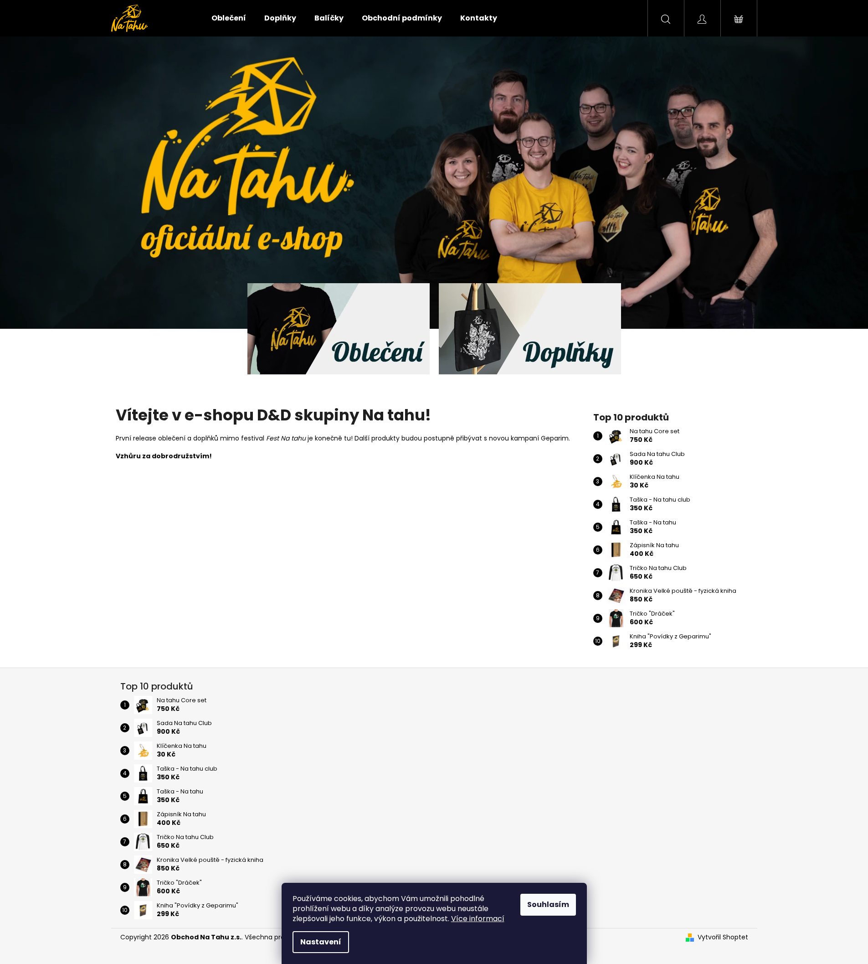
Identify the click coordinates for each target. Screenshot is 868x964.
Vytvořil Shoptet (723, 937)
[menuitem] (228, 18)
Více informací (477, 918)
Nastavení (320, 942)
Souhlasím (548, 904)
